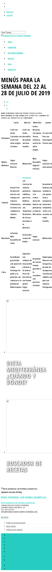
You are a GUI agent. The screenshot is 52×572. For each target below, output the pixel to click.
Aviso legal (11, 526)
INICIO (9, 535)
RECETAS (9, 545)
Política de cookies (14, 529)
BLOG (8, 548)
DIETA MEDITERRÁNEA (15, 53)
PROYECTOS (12, 69)
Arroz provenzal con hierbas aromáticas (18, 502)
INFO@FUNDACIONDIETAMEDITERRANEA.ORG (19, 511)
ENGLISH (9, 12)
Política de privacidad (15, 523)
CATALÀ (9, 15)
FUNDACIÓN (11, 538)
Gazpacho (27, 177)
